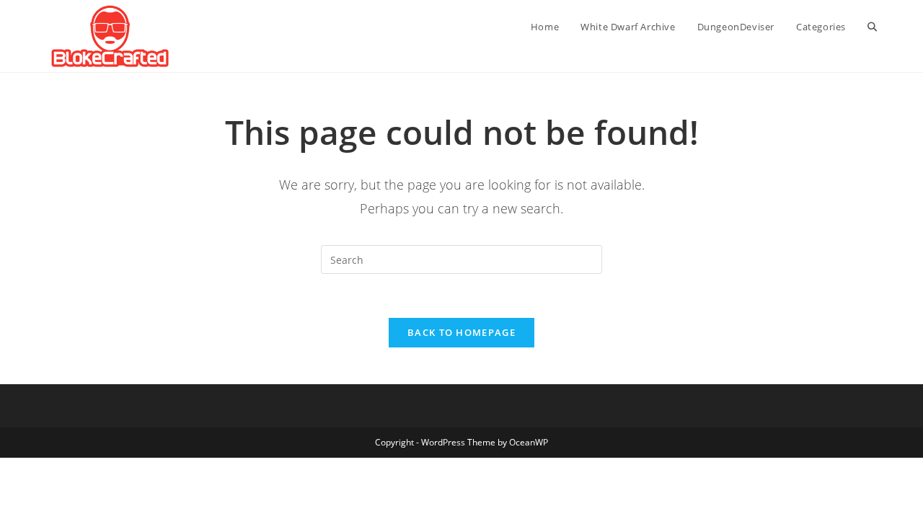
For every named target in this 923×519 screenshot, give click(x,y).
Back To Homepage (461, 332)
